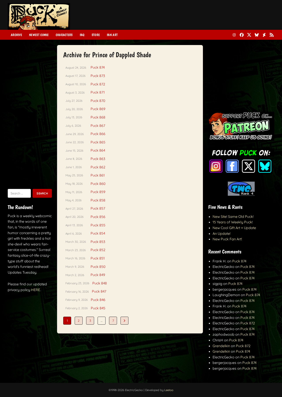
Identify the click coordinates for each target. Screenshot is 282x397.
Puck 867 (98, 125)
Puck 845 (98, 308)
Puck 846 (98, 299)
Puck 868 (98, 117)
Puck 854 (98, 233)
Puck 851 (98, 258)
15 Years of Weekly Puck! (233, 222)
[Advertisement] (194, 18)
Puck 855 (98, 225)
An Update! (221, 233)
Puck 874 (98, 67)
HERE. (36, 290)
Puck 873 (98, 75)
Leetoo (168, 390)
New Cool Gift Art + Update (234, 228)
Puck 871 (98, 92)
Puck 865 (98, 142)
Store (96, 35)
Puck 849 (98, 275)
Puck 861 (98, 175)
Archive (16, 35)
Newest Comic (39, 35)
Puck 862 (98, 167)
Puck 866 (98, 134)
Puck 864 (98, 150)
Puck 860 (98, 183)
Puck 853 (98, 241)
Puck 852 (98, 250)
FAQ (82, 35)
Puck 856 (98, 216)
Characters (64, 35)
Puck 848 (99, 283)
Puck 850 (98, 266)
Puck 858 (98, 200)
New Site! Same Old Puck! (233, 216)
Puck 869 (98, 109)
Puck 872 (98, 84)
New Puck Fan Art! (227, 239)
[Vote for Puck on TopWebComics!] (241, 194)
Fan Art (112, 35)
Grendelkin (221, 346)
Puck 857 (98, 208)
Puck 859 (98, 192)
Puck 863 (98, 158)
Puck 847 (99, 291)
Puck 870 (98, 100)
